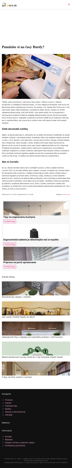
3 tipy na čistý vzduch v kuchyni (17, 377)
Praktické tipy (66, 194)
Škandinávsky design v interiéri (16, 297)
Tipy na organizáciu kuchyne (19, 217)
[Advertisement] (36, 23)
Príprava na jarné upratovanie (19, 262)
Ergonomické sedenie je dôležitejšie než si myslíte (30, 239)
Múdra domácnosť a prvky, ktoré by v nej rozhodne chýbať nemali (32, 357)
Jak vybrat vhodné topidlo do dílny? (18, 317)
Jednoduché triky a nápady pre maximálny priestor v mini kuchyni (32, 337)
